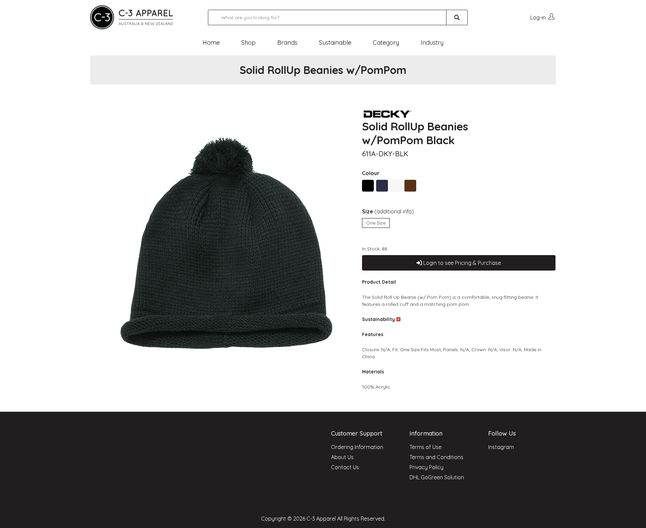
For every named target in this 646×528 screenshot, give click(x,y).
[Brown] (410, 186)
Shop (248, 42)
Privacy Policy (426, 467)
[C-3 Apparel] (139, 17)
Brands (287, 42)
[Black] (368, 186)
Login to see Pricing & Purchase (461, 262)
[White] (396, 186)
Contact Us (345, 467)
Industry (432, 42)
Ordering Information (357, 447)
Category (386, 42)
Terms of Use (425, 447)
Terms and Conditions (436, 457)
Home (211, 42)
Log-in (538, 17)
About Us (342, 457)
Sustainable (335, 42)
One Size (376, 223)
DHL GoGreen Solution (436, 477)
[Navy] (382, 186)
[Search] (457, 17)
